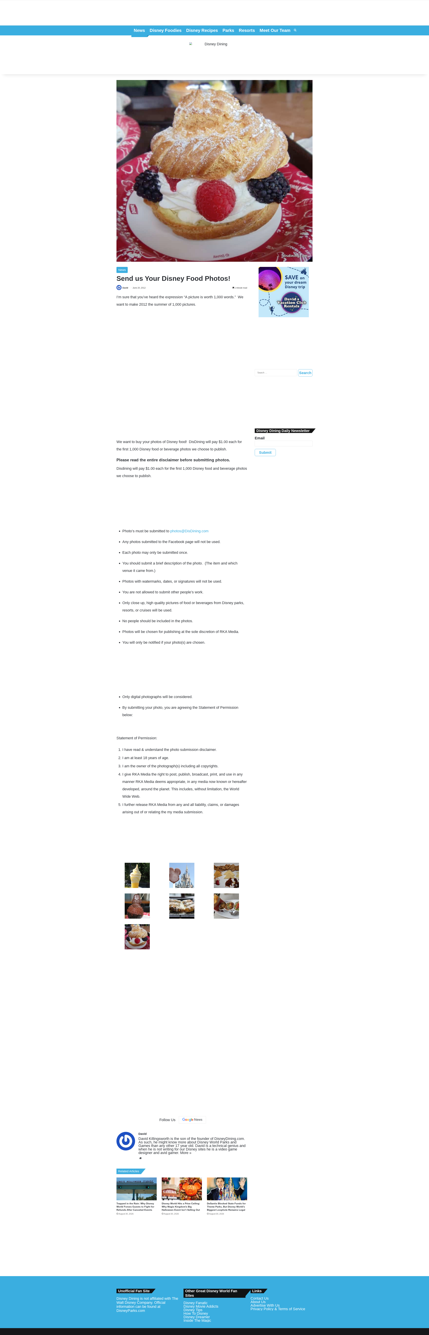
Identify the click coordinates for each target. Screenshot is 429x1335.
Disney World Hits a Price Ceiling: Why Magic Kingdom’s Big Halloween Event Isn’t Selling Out (181, 1206)
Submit (265, 452)
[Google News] (192, 1119)
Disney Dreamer (196, 1317)
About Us (258, 1302)
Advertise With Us (265, 1305)
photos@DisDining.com (189, 531)
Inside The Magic (197, 1320)
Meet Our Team (275, 30)
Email (260, 438)
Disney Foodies (165, 30)
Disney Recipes (202, 30)
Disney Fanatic (195, 1303)
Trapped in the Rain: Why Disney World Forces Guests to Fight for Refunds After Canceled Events (135, 1206)
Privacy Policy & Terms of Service (278, 1309)
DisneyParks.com (130, 1310)
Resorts (247, 30)
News (139, 30)
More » (185, 1153)
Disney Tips (192, 1310)
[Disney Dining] (214, 54)
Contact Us (260, 1298)
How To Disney (195, 1313)
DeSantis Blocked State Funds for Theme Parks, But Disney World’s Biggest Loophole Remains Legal (226, 1206)
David (125, 288)
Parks (228, 30)
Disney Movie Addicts (200, 1306)
